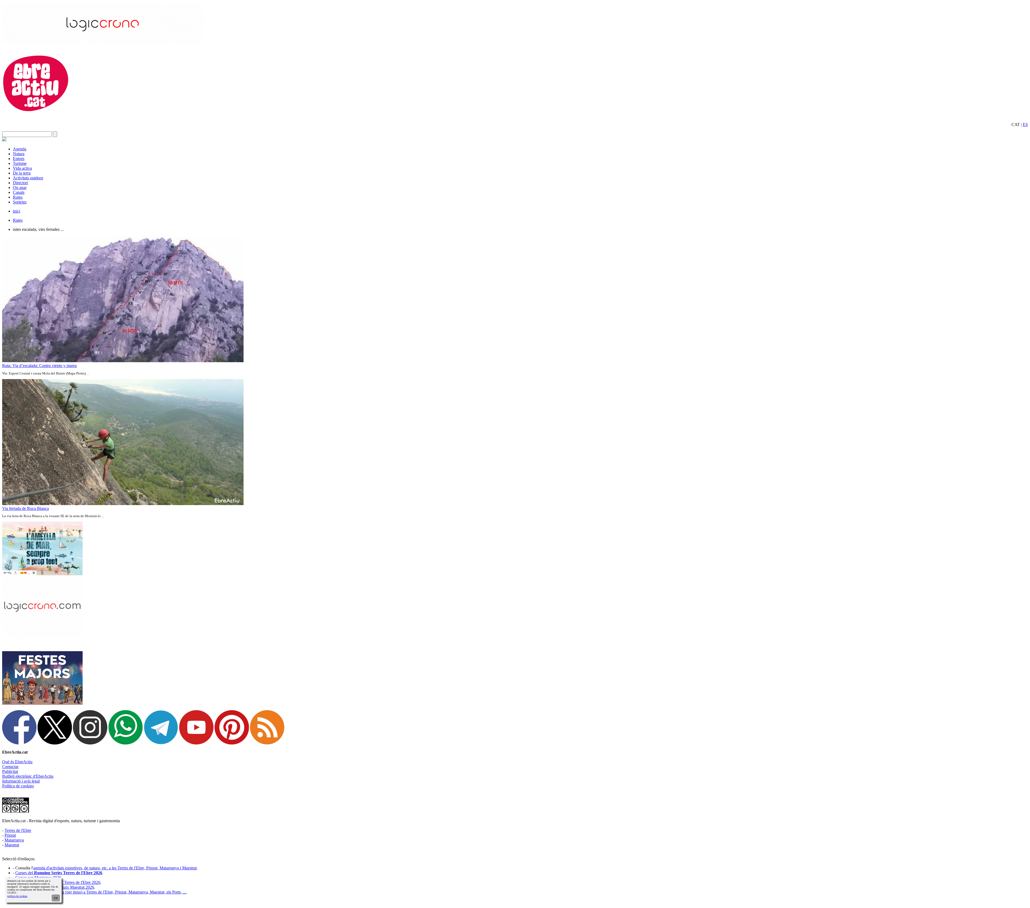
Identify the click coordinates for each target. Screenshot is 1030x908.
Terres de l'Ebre (18, 830)
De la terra (22, 173)
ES (1025, 124)
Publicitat (10, 771)
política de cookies (17, 896)
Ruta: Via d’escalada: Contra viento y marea (39, 365)
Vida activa (22, 168)
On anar (20, 187)
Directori (20, 182)
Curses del (58, 872)
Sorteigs (20, 202)
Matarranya (14, 840)
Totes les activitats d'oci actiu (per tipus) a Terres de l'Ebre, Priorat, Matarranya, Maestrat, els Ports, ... (100, 892)
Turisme (20, 163)
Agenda (19, 149)
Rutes (18, 197)
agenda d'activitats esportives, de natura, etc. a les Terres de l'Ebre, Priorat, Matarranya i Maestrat (115, 868)
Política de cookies (18, 786)
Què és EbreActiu (17, 761)
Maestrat (12, 845)
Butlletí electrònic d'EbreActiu (27, 776)
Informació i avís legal (21, 781)
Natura (18, 153)
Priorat (10, 835)
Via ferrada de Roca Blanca (25, 508)
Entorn (18, 158)
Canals (18, 192)
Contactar (10, 766)
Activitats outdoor (28, 178)
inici (16, 211)
